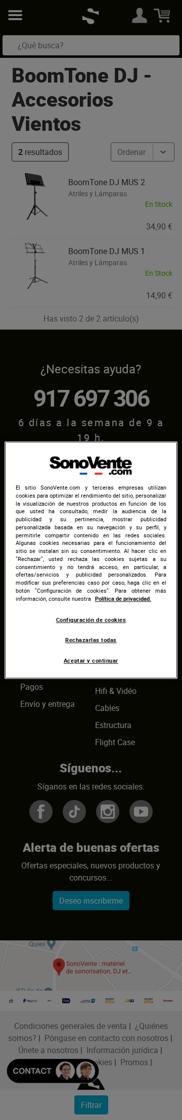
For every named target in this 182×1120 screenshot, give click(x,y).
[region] (91, 560)
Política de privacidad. (123, 598)
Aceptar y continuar (91, 660)
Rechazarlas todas (91, 640)
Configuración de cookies (91, 619)
